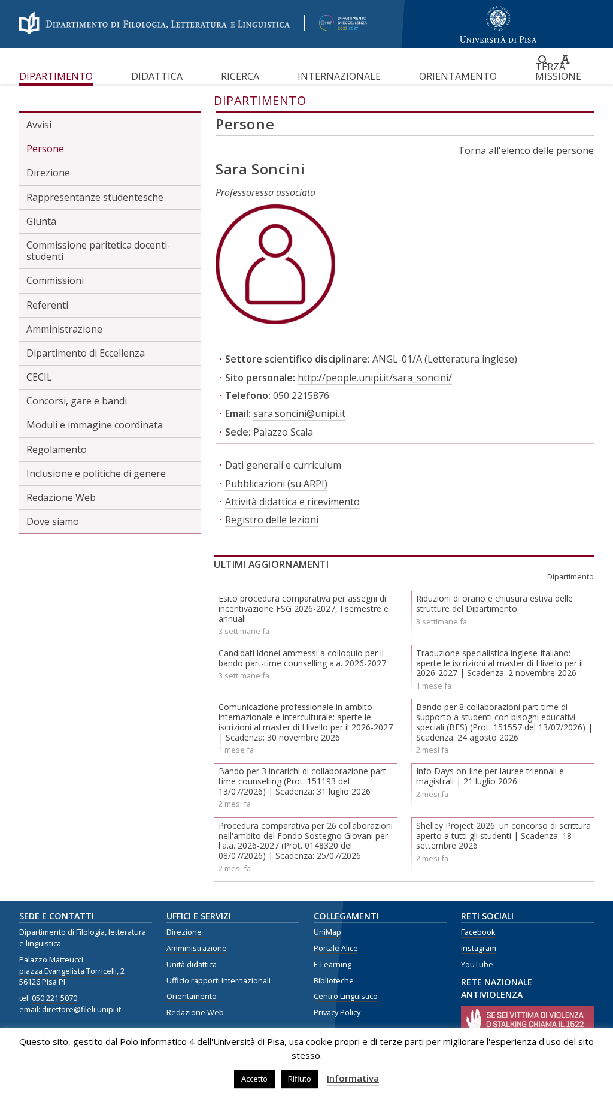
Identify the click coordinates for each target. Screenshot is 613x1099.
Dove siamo (52, 521)
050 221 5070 (54, 998)
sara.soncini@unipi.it (299, 413)
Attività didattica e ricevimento (292, 501)
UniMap (327, 932)
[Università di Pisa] (523, 43)
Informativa (353, 1078)
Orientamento (458, 76)
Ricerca (240, 76)
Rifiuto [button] (299, 1078)
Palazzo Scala (283, 432)
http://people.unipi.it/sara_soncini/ (375, 377)
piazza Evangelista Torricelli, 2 (72, 971)
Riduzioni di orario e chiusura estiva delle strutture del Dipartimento (494, 603)
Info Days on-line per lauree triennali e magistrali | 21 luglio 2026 (490, 776)
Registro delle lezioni (271, 519)
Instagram (478, 948)
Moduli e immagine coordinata (94, 424)
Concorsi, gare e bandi (76, 400)
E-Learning (332, 964)
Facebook (478, 932)
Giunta (41, 221)
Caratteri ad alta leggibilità (565, 59)
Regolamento (56, 449)
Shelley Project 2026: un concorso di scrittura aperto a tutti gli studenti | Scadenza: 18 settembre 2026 (503, 836)
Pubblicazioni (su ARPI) (276, 483)
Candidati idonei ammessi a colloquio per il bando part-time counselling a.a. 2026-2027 (302, 658)
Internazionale (339, 76)
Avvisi (38, 124)
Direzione (48, 172)
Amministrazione (64, 329)
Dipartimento (56, 76)
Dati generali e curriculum (283, 465)
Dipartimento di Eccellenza (85, 353)
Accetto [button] (254, 1078)
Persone (45, 148)
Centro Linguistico (346, 996)
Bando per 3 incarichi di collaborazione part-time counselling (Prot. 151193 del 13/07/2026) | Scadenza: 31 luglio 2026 (304, 781)
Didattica (157, 76)
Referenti (47, 305)
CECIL (39, 377)
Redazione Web (61, 497)
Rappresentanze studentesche (94, 197)
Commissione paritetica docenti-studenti (98, 250)
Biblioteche (334, 981)
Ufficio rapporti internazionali (218, 981)
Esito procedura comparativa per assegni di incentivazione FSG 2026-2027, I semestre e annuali (304, 608)
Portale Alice (336, 948)
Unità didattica (191, 964)
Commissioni (55, 280)
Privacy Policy (337, 1012)
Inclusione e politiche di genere (96, 473)
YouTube (477, 964)
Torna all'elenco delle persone (526, 150)
